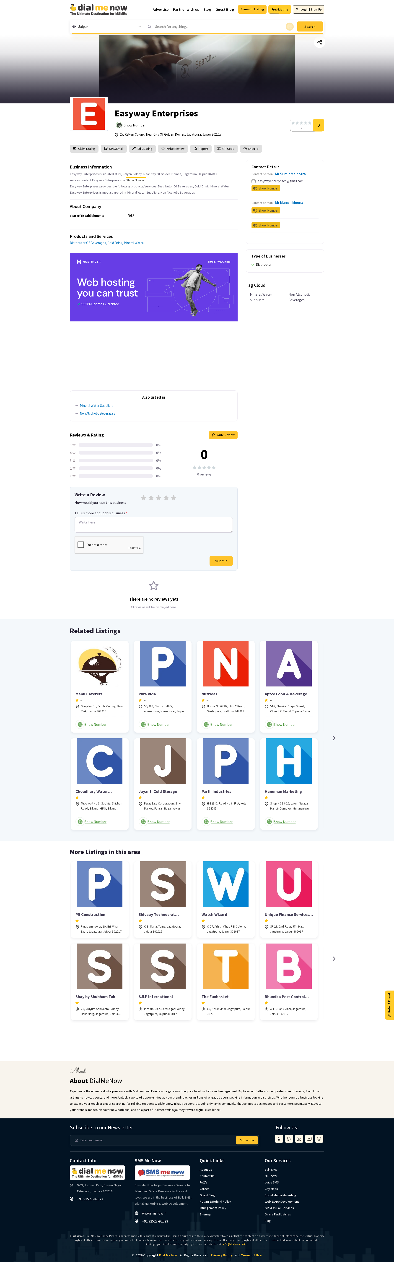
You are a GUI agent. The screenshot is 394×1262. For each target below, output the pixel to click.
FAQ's (203, 1182)
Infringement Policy (213, 1208)
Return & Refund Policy (215, 1201)
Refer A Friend (389, 1003)
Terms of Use (251, 1255)
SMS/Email (116, 149)
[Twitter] (289, 1139)
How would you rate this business (100, 502)
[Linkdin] (299, 1139)
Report (203, 149)
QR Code (228, 149)
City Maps (271, 1189)
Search (310, 26)
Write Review (175, 149)
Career (204, 1189)
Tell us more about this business (101, 513)
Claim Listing (86, 149)
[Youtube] (309, 1139)
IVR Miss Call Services (279, 1208)
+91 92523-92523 (90, 1199)
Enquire (253, 149)
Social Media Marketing (280, 1195)
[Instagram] (319, 1139)
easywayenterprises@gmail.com (280, 181)
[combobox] (78, 26)
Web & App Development (282, 1201)
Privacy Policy (222, 1255)
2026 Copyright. (157, 1255)
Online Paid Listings (278, 1214)
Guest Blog (225, 9)
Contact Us (207, 1176)
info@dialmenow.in (234, 1244)
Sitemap (205, 1214)
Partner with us (186, 9)
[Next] (334, 738)
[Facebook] (279, 1139)
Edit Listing (144, 149)
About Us (206, 1169)
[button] (252, 9)
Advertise (161, 9)
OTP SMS (271, 1176)
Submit (221, 561)
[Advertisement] (154, 353)
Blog (207, 9)
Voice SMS (272, 1182)
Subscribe (247, 1140)
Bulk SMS (271, 1169)
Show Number (135, 125)
